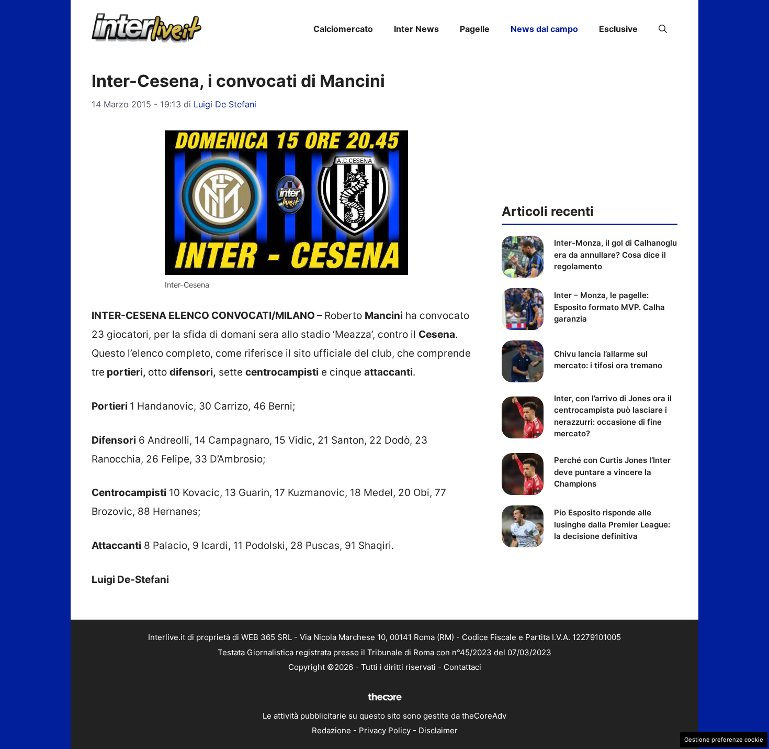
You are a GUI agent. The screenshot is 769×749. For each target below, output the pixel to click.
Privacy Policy (385, 730)
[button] (662, 29)
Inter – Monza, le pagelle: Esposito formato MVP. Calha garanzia (609, 307)
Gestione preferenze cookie (723, 739)
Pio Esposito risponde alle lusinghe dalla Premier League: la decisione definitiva (612, 524)
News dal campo (544, 29)
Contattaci (462, 667)
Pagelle (475, 29)
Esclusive (618, 29)
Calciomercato (343, 29)
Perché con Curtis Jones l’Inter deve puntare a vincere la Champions (612, 472)
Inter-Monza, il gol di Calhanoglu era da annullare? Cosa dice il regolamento (615, 254)
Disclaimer (438, 730)
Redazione (331, 730)
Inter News (416, 29)
